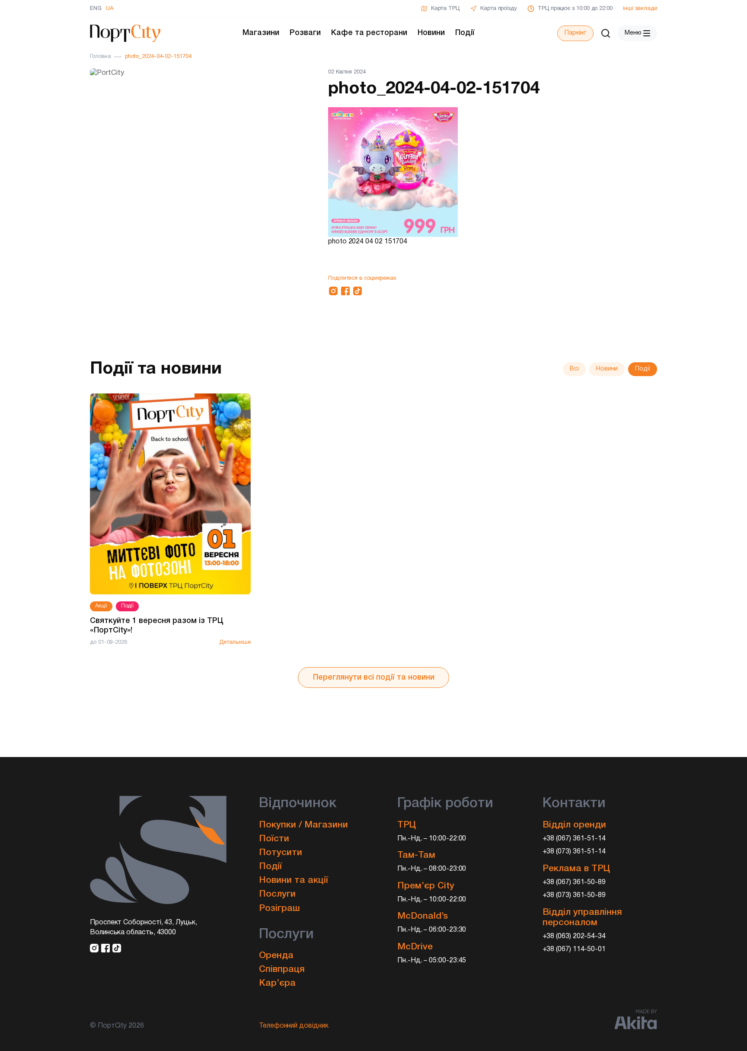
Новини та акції (293, 880)
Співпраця (282, 969)
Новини (431, 32)
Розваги (305, 32)
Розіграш (279, 908)
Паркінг (575, 33)
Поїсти (274, 839)
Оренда (276, 956)
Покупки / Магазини (303, 825)
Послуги (277, 894)
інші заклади (640, 8)
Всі (574, 369)
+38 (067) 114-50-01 (574, 949)
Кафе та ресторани (369, 32)
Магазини (261, 32)
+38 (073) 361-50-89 (574, 895)
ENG (96, 8)
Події (465, 32)
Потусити (280, 853)
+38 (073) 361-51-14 (574, 852)
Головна (100, 56)
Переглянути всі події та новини (373, 677)
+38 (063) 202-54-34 (574, 936)
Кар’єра (277, 983)
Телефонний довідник (294, 1026)
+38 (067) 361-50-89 (574, 882)
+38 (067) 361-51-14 (574, 839)
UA (109, 8)
